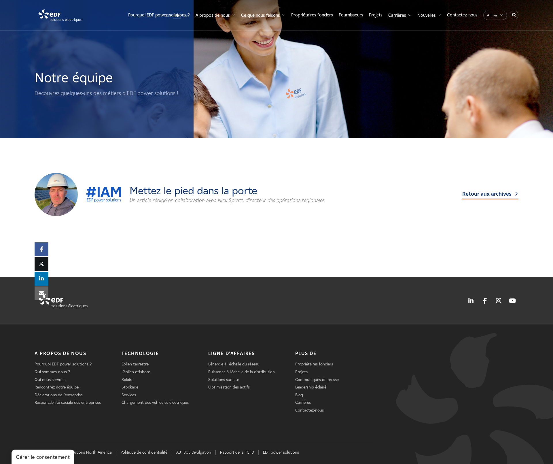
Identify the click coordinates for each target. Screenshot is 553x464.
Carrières (397, 15)
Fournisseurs (351, 15)
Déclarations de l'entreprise (59, 395)
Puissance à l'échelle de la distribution (241, 371)
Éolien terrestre (135, 364)
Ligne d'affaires (231, 353)
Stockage (130, 387)
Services (129, 395)
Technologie (140, 353)
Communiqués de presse (317, 379)
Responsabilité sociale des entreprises (68, 402)
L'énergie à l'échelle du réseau (234, 364)
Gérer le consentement (43, 457)
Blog (299, 395)
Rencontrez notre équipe (57, 387)
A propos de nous (213, 15)
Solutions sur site (223, 379)
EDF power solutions (281, 452)
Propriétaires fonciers (312, 15)
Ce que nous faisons (260, 15)
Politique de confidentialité (144, 452)
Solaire (127, 379)
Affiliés (492, 15)
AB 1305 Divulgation (193, 452)
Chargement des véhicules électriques (155, 402)
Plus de (306, 353)
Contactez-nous (462, 15)
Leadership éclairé (310, 387)
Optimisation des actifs (229, 387)
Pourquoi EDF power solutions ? (159, 15)
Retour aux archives (487, 194)
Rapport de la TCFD (237, 452)
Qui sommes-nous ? (52, 371)
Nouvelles (426, 15)
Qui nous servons (50, 379)
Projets (375, 15)
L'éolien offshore (136, 371)
